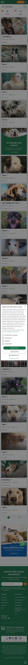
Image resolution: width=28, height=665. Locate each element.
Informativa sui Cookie (14, 358)
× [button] (24, 306)
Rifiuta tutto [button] (14, 351)
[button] (14, 355)
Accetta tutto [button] (14, 348)
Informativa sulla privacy (12, 331)
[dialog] (14, 332)
